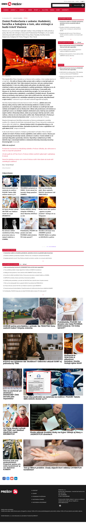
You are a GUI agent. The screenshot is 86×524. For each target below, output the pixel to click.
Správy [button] (22, 10)
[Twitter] (8, 478)
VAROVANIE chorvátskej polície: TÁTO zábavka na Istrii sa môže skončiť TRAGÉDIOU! (71, 73)
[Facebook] (4, 478)
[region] (23, 4)
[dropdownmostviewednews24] (71, 58)
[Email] (12, 478)
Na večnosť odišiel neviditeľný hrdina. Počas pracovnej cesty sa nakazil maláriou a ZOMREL (26, 275)
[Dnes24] (17, 3)
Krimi (30, 10)
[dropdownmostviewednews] (71, 39)
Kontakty (65, 10)
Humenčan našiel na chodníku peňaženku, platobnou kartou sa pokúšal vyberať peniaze (71, 23)
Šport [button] (36, 10)
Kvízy (58, 10)
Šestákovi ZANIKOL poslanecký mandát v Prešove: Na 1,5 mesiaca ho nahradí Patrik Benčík (70, 29)
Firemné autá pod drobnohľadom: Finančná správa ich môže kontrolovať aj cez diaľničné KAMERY (28, 288)
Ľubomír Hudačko (17, 18)
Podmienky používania (39, 496)
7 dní (75, 42)
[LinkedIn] (16, 478)
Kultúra (45, 10)
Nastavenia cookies (38, 499)
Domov (5, 10)
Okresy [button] (13, 10)
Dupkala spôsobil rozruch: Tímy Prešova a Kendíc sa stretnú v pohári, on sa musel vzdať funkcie (71, 34)
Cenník (34, 493)
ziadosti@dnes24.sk (63, 502)
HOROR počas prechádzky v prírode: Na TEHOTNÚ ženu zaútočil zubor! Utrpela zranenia (26, 280)
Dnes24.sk (7, 76)
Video (52, 10)
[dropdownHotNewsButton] (71, 81)
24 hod (79, 42)
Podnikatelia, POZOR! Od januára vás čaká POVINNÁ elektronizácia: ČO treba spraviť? (25, 291)
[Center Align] (71, 5)
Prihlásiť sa (77, 5)
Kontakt (35, 490)
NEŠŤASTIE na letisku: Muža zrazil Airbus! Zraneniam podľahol (19, 278)
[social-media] (59, 506)
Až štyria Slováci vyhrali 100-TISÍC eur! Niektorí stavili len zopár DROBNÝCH (22, 285)
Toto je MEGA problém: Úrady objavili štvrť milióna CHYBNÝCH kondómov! (70, 50)
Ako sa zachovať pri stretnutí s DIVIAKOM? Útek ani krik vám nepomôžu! (71, 46)
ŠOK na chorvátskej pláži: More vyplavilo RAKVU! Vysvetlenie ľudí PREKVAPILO (23, 283)
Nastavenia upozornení (39, 502)
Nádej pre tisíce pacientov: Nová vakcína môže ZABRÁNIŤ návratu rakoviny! (71, 54)
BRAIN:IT (35, 515)
